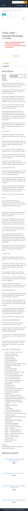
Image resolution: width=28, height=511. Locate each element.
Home (3, 10)
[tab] (14, 63)
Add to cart (16, 56)
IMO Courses (8, 10)
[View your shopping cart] (26, 5)
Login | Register (20, 5)
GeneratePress (22, 509)
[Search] (25, 2)
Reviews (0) (6, 66)
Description (6, 63)
